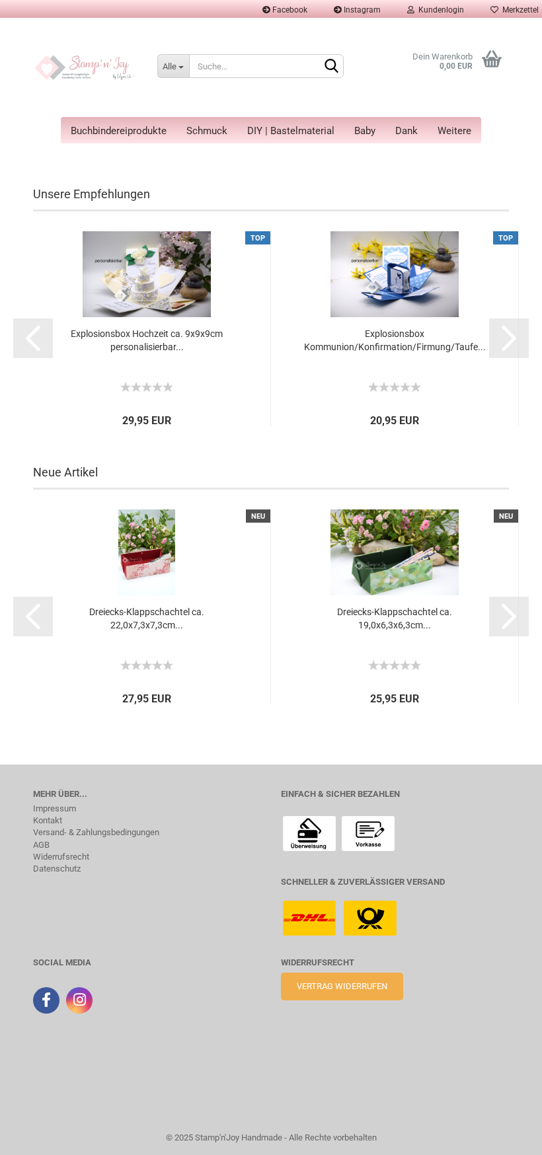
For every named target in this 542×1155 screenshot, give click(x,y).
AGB (41, 845)
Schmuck (206, 131)
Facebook (288, 10)
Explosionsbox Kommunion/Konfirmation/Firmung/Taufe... (395, 340)
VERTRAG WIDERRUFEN (342, 986)
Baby (364, 131)
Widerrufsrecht (61, 857)
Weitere (454, 131)
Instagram (361, 10)
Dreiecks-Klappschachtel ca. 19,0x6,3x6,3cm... (394, 618)
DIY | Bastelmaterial (290, 131)
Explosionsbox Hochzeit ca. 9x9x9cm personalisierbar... (147, 340)
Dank (406, 131)
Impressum (54, 808)
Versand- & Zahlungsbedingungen (96, 832)
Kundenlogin (439, 10)
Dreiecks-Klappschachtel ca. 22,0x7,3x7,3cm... (146, 618)
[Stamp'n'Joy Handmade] (85, 67)
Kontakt (47, 820)
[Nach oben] (36, 1135)
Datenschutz (57, 869)
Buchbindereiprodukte (119, 131)
